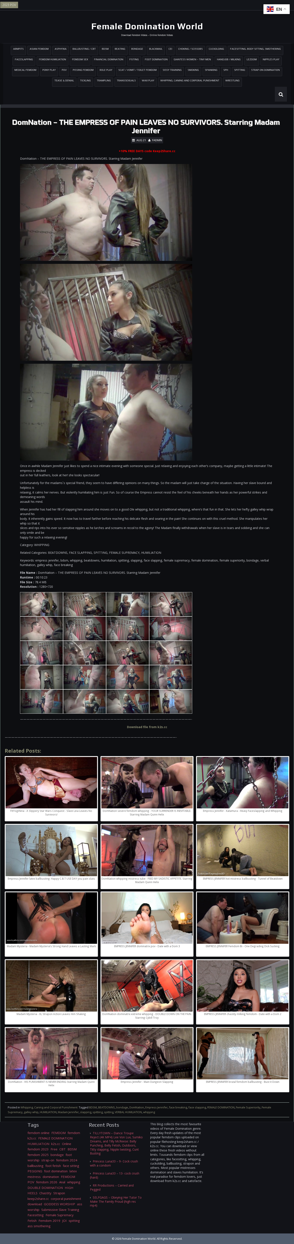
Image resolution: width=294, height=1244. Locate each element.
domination (51, 1176)
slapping (85, 1112)
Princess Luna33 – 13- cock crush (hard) (114, 1175)
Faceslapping (24, 59)
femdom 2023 (38, 1149)
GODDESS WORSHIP (59, 1204)
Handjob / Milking (229, 59)
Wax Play (148, 80)
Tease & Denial (64, 80)
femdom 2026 (46, 1182)
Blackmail (155, 48)
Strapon (59, 1193)
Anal (62, 1182)
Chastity (45, 1193)
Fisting (134, 59)
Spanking (211, 69)
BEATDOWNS (106, 1107)
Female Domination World (147, 26)
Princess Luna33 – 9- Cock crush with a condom (114, 1163)
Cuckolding (216, 48)
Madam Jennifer (68, 1112)
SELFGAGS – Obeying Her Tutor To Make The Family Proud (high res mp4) (116, 1201)
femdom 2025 (38, 1155)
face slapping (197, 1107)
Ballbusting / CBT (84, 48)
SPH (225, 69)
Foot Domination (156, 59)
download (35, 1204)
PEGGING (35, 1171)
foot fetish (53, 1166)
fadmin (157, 140)
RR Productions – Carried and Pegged (112, 1187)
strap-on (47, 1160)
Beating (120, 48)
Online (66, 1144)
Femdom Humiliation (52, 59)
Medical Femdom (25, 69)
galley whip (31, 1112)
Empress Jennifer (156, 1107)
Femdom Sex (80, 59)
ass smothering (39, 1226)
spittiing (98, 1112)
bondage (122, 1107)
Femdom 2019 (49, 1220)
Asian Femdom (39, 48)
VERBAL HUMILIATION (128, 1112)
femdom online (39, 1133)
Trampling (104, 80)
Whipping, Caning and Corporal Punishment (189, 80)
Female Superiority (248, 1107)
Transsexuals (126, 80)
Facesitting (36, 1215)
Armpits (18, 48)
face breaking (178, 1107)
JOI (64, 1220)
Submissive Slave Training (60, 1209)
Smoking (193, 69)
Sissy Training (172, 69)
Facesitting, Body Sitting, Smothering (255, 48)
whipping (149, 1112)
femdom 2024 (66, 1160)
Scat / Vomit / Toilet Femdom (137, 69)
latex (73, 1171)
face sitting (71, 1166)
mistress (34, 1176)
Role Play (106, 69)
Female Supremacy (60, 1215)
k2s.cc (55, 1144)
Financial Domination (108, 59)
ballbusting (35, 1166)
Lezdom (252, 59)
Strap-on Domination (265, 69)
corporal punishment (66, 1198)
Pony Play (49, 69)
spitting (108, 1112)
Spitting (239, 69)
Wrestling (232, 80)
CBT (62, 1149)
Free (54, 1149)
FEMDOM (58, 1133)
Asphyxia (61, 48)
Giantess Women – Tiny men (192, 59)
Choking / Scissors (190, 48)
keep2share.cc (38, 1198)
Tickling (85, 80)
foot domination (56, 1171)
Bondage (137, 48)
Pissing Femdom (83, 69)
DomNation (136, 1107)
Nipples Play (271, 59)
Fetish (32, 1220)
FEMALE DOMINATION (221, 1107)
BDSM (105, 48)
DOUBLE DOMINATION (45, 1187)
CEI (170, 48)
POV (64, 69)
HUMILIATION (48, 1112)
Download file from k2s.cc (147, 727)
